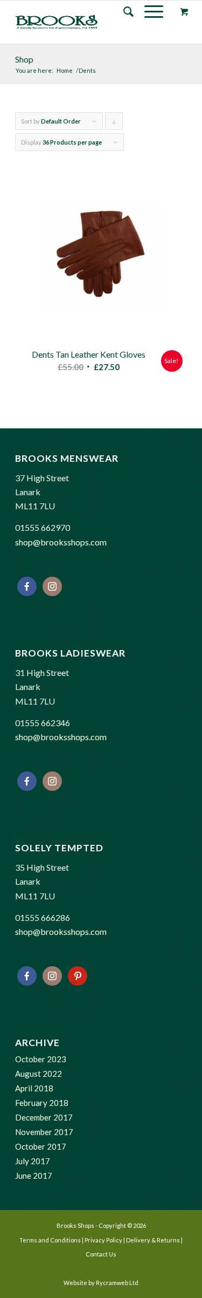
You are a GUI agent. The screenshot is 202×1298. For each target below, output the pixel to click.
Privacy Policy (103, 1240)
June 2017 (33, 1175)
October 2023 (40, 1059)
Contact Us (101, 1254)
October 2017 (40, 1146)
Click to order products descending (114, 124)
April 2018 (34, 1088)
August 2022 (38, 1073)
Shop (24, 59)
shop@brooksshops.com (61, 542)
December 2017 (44, 1117)
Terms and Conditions (50, 1240)
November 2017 (44, 1132)
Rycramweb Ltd (117, 1282)
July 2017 (32, 1161)
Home (65, 70)
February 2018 (41, 1103)
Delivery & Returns (153, 1240)
